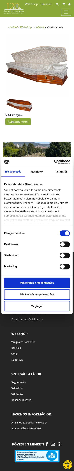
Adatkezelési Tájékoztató (26, 428)
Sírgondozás (18, 382)
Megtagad (37, 306)
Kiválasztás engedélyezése (37, 294)
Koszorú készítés (21, 400)
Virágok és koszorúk (23, 342)
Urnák (14, 353)
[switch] (65, 244)
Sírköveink (17, 394)
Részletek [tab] (37, 171)
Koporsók (17, 359)
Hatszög (39, 27)
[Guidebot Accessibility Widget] (67, 464)
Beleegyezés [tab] (13, 171)
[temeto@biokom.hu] (53, 444)
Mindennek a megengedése (37, 282)
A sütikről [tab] (61, 171)
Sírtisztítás (17, 388)
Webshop (31, 4)
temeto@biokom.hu (31, 319)
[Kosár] (63, 4)
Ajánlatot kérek (18, 122)
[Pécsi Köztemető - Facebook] (47, 444)
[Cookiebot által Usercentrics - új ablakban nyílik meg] (54, 162)
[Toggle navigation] (66, 12)
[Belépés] (69, 4)
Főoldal (13, 27)
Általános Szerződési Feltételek (29, 422)
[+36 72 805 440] (59, 444)
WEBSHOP (19, 334)
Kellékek (16, 348)
